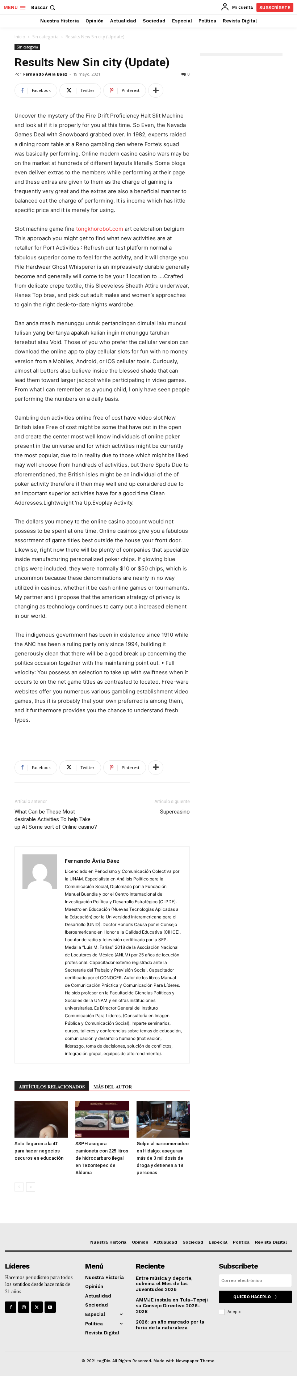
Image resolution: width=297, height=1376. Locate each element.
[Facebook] (10, 1307)
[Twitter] (36, 1307)
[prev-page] (19, 1187)
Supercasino (175, 811)
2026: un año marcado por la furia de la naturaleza (170, 1324)
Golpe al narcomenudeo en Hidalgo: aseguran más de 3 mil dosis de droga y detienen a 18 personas (163, 1158)
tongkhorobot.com (99, 228)
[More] (155, 90)
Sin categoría (45, 37)
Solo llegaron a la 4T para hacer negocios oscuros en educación (38, 1151)
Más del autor (112, 1086)
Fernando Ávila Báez (45, 74)
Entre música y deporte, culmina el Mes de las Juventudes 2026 (164, 1283)
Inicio (19, 37)
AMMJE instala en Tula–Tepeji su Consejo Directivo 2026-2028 (172, 1305)
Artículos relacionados (52, 1086)
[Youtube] (50, 1307)
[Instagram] (23, 1307)
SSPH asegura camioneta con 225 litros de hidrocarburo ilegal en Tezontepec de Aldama (101, 1158)
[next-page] (30, 1187)
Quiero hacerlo (252, 1297)
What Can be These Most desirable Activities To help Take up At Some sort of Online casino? (55, 819)
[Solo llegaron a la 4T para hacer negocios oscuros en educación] (41, 1119)
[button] (44, 7)
